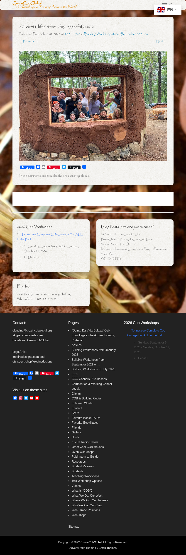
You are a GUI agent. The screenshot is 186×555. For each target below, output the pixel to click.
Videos (76, 486)
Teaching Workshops (85, 476)
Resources (79, 461)
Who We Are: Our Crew (87, 505)
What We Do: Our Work (87, 495)
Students (77, 471)
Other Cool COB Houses (88, 447)
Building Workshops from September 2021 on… (117, 33)
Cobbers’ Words (82, 403)
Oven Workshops (83, 452)
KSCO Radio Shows (85, 442)
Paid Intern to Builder (85, 456)
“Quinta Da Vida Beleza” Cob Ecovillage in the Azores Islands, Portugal (93, 335)
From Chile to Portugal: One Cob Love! (127, 239)
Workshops (79, 515)
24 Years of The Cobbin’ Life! (121, 234)
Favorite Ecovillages (85, 422)
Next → (161, 41)
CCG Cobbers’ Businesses (89, 379)
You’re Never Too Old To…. (120, 244)
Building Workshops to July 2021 (93, 369)
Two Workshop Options (87, 481)
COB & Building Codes (87, 398)
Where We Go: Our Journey (90, 500)
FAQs (75, 413)
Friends (76, 427)
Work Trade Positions (86, 510)
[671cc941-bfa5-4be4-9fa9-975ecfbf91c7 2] (93, 106)
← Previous (26, 41)
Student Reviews (83, 466)
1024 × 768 (73, 33)
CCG (75, 374)
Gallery (76, 432)
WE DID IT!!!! (111, 258)
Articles (77, 345)
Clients (76, 393)
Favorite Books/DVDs (86, 418)
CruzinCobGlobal (27, 3)
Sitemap (73, 526)
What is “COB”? (82, 490)
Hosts (75, 437)
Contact (77, 408)
